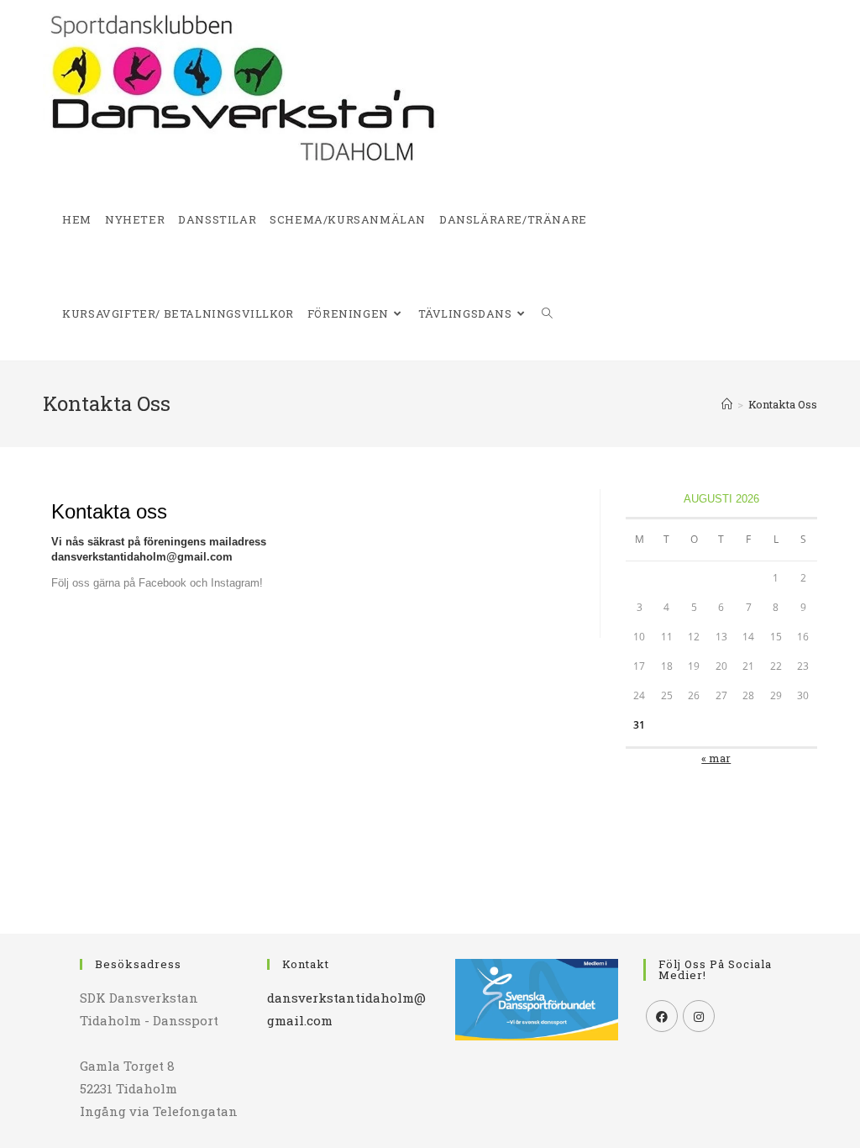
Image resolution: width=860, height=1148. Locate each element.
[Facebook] (662, 1016)
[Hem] (726, 404)
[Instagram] (699, 1016)
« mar (716, 758)
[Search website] (547, 313)
